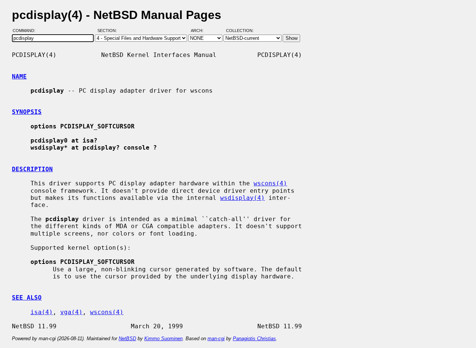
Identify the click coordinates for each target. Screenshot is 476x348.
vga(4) (71, 312)
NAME (19, 76)
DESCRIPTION (32, 169)
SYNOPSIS (27, 111)
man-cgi (216, 338)
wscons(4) (270, 183)
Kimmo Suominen (163, 338)
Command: (26, 31)
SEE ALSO (27, 297)
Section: (108, 31)
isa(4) (41, 312)
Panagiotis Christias (254, 338)
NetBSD (127, 338)
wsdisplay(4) (242, 197)
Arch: (200, 31)
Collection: (240, 31)
